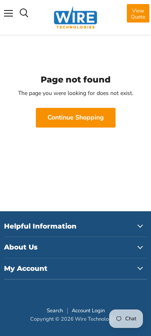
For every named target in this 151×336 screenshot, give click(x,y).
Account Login (88, 310)
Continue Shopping (76, 117)
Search (55, 310)
